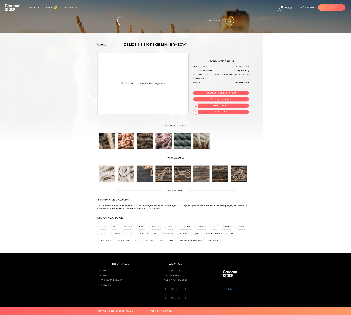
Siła (156, 234)
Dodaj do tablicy (222, 99)
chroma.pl (70, 7)
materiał (168, 234)
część (131, 234)
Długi (232, 234)
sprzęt (141, 227)
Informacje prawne (110, 280)
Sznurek (202, 227)
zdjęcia (35, 7)
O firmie (103, 270)
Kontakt (176, 289)
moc (215, 227)
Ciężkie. (196, 234)
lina (137, 240)
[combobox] (216, 21)
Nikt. (114, 227)
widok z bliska (215, 240)
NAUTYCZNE (123, 240)
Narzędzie (116, 234)
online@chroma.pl (175, 280)
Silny (102, 234)
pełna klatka (166, 240)
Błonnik (149, 240)
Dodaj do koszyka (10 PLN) (219, 93)
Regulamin (104, 285)
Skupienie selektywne (191, 240)
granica (227, 227)
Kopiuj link (221, 112)
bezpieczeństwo (214, 234)
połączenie (185, 227)
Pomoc (175, 298)
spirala (144, 234)
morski (183, 234)
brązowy (156, 227)
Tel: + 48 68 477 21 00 (175, 275)
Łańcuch (241, 227)
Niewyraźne (106, 240)
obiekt (103, 227)
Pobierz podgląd (221, 105)
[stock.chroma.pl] (15, 7)
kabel (170, 227)
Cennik (48, 7)
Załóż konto (306, 7)
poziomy (127, 227)
